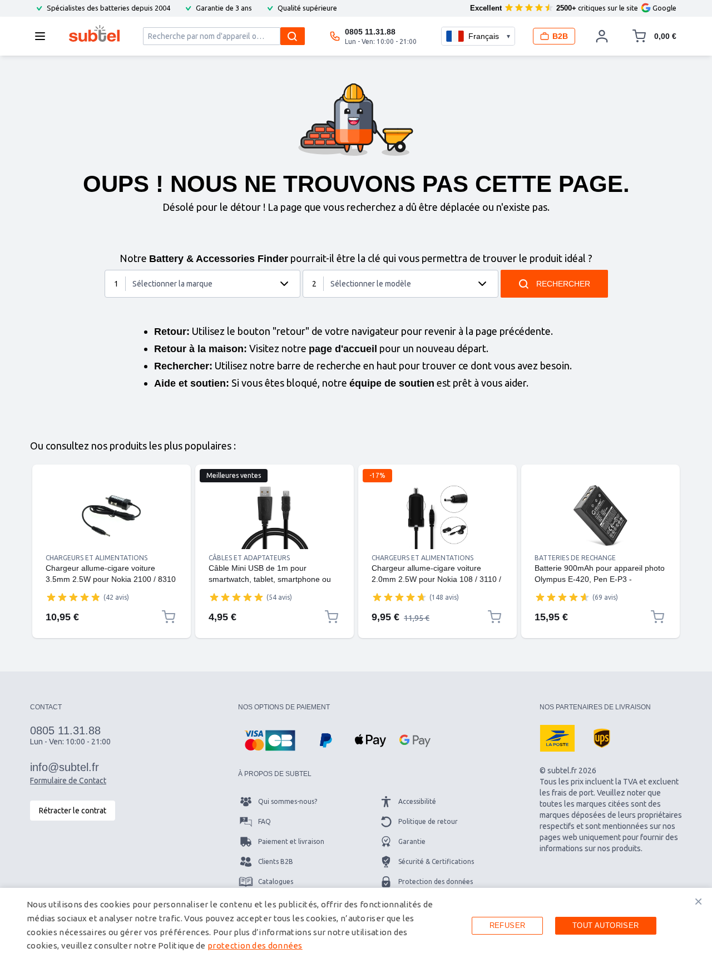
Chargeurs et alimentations (96, 557)
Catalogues (275, 881)
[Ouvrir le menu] (43, 36)
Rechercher (563, 283)
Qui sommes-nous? (287, 801)
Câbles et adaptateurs (249, 557)
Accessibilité (417, 801)
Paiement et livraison (291, 841)
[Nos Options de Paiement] (269, 740)
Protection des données (435, 881)
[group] (73, 597)
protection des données (255, 945)
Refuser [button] (508, 925)
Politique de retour (428, 821)
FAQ (264, 821)
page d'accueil (343, 348)
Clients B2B (275, 861)
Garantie (412, 841)
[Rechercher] (292, 36)
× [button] (698, 901)
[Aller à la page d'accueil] (94, 33)
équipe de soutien (391, 383)
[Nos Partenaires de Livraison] (557, 738)
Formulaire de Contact (68, 780)
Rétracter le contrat (72, 810)
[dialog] (356, 925)
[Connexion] (602, 36)
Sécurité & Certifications (436, 861)
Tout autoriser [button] (605, 925)
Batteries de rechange (575, 557)
